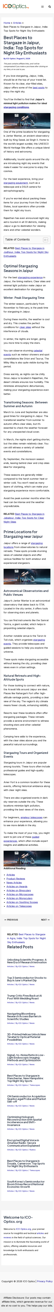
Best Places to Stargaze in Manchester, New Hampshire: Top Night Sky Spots (25, 1078)
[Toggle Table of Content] (44, 239)
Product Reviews (15, 878)
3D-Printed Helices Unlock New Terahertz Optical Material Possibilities (26, 1037)
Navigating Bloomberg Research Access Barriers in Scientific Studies (24, 1016)
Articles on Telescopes (19, 906)
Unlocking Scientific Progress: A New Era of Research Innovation (27, 961)
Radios (33, 1150)
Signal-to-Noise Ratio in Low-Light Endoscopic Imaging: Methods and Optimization (26, 1057)
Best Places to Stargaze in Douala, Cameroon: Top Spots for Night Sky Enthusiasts (26, 1163)
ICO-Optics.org (23, 1229)
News (32, 966)
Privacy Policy (45, 1281)
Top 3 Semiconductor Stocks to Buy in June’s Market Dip (27, 979)
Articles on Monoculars (19, 898)
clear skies (25, 327)
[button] (50, 7)
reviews (7, 1237)
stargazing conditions (16, 107)
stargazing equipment (16, 182)
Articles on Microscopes (19, 894)
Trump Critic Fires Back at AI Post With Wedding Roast (24, 997)
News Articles (14, 882)
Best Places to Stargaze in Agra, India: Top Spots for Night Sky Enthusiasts (26, 938)
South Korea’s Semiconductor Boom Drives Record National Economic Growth (26, 1184)
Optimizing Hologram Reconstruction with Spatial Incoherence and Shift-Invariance (24, 1121)
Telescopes (35, 1085)
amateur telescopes (31, 817)
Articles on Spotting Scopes (22, 902)
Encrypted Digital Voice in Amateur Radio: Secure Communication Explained (23, 1142)
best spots (38, 87)
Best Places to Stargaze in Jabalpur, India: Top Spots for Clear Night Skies (24, 517)
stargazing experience (30, 277)
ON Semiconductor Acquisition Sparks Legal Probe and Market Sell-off (26, 1099)
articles (40, 1233)
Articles (10, 874)
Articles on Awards (16, 886)
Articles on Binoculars (18, 890)
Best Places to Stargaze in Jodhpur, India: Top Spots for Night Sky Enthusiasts (26, 252)
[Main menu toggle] (42, 6)
